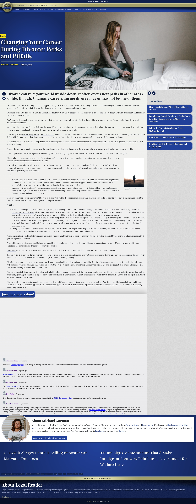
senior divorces (75, 474)
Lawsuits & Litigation (66, 9)
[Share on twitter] (4, 98)
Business (27, 9)
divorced (42, 474)
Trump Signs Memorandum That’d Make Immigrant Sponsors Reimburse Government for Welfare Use (143, 458)
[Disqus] (73, 327)
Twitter (104, 2)
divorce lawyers (103, 228)
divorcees (51, 474)
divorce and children (37, 474)
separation (80, 474)
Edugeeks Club (47, 134)
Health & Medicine (43, 9)
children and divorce (29, 474)
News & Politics (88, 9)
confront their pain (34, 142)
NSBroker (11, 250)
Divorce (10, 113)
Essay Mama (147, 425)
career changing (9, 474)
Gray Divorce (60, 474)
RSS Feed (90, 2)
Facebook (95, 2)
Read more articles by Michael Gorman (49, 438)
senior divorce (69, 474)
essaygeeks (24, 168)
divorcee (46, 474)
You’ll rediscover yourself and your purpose (43, 200)
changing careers (22, 474)
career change (4, 474)
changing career (15, 474)
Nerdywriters (132, 425)
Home (18, 9)
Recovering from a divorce (23, 212)
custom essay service (30, 134)
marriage (64, 474)
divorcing (55, 474)
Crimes (102, 9)
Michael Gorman (9, 64)
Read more (6, 497)
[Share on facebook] (4, 94)
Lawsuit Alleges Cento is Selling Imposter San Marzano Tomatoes (46, 455)
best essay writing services (110, 223)
